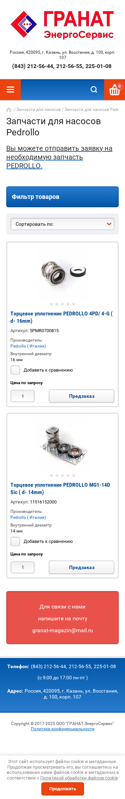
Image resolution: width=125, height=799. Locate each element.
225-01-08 (98, 66)
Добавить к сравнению (48, 370)
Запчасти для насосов (38, 109)
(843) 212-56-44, (33, 66)
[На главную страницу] (62, 26)
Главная (9, 109)
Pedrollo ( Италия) (28, 346)
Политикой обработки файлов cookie (79, 778)
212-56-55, (70, 66)
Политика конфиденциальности (62, 728)
